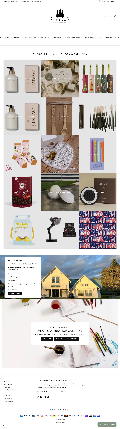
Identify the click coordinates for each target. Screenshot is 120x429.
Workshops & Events (10, 390)
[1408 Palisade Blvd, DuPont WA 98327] (60, 277)
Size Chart (7, 387)
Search (6, 393)
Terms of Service (9, 401)
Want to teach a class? (66, 338)
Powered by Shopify (59, 422)
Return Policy (25, 1)
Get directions (15, 293)
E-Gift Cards (15, 1)
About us (6, 381)
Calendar (47, 338)
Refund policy (8, 384)
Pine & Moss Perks (36, 1)
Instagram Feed (8, 398)
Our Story (7, 1)
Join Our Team (8, 396)
